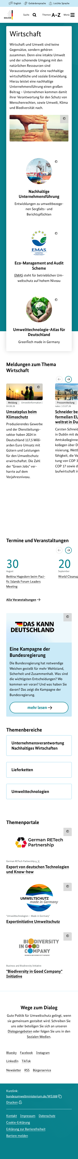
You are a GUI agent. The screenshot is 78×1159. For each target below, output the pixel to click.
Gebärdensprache (37, 3)
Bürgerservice (42, 1070)
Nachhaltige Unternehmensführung (39, 194)
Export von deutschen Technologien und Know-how (37, 869)
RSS (27, 1070)
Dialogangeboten (20, 1031)
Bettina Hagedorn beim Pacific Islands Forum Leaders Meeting (25, 581)
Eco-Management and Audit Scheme (39, 265)
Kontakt (11, 1116)
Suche (26, 14)
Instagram (43, 1053)
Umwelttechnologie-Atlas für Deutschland (39, 332)
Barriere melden (17, 1136)
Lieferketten (22, 769)
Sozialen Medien (38, 1037)
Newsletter (13, 1070)
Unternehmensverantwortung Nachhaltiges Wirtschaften (37, 745)
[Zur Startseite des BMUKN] (8, 14)
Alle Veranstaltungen (21, 600)
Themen (46, 16)
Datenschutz (47, 1116)
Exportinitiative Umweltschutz (33, 921)
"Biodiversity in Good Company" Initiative (34, 974)
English (17, 3)
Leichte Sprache (61, 3)
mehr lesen (37, 707)
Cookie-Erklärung (18, 1122)
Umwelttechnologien (30, 791)
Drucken (12, 1102)
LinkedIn (12, 1061)
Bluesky (11, 1053)
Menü (66, 14)
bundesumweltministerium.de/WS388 (31, 1096)
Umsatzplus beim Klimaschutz (21, 414)
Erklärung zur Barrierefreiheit (25, 1129)
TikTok (26, 1061)
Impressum (27, 1116)
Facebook (26, 1053)
